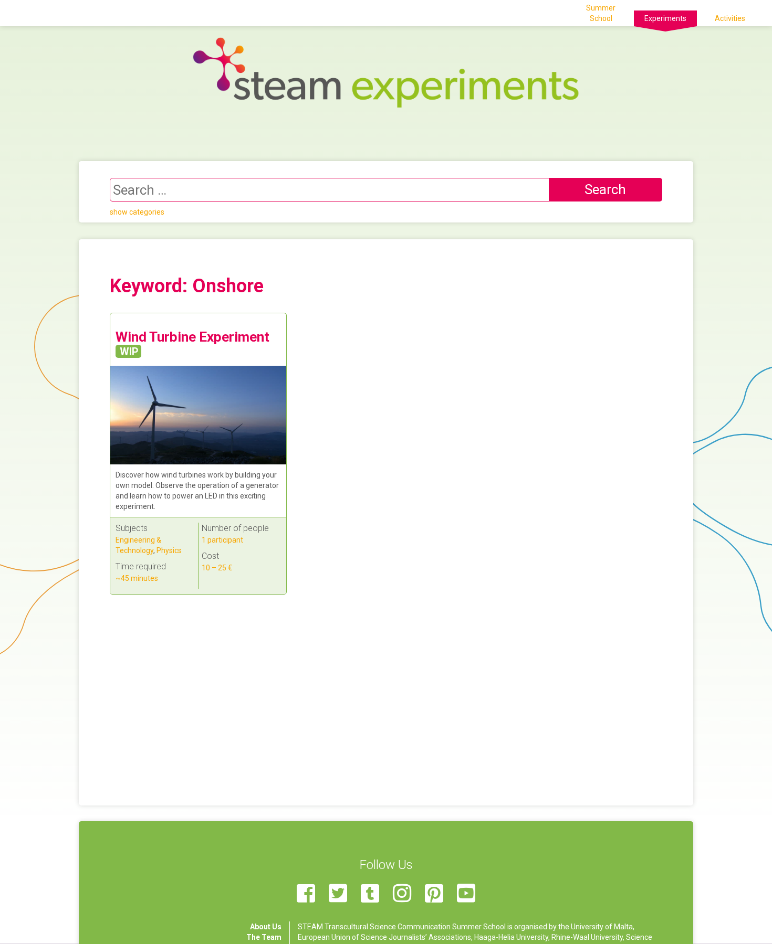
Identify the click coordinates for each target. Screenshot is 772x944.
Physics (169, 550)
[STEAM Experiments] (386, 72)
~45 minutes (137, 578)
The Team (263, 937)
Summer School (600, 13)
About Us (265, 926)
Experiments (665, 18)
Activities (730, 18)
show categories (137, 212)
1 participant (222, 540)
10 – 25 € (217, 568)
